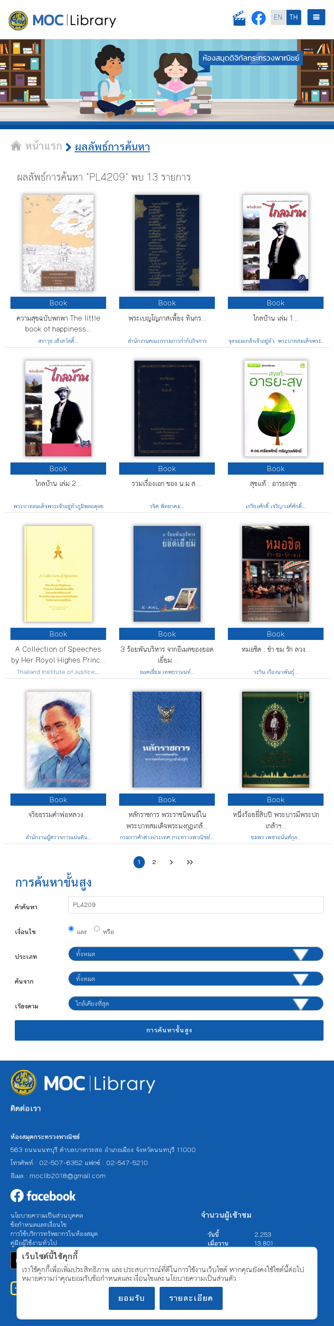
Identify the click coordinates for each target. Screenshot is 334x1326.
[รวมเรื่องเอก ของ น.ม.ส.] (167, 453)
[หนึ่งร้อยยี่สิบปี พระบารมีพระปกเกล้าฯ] (276, 784)
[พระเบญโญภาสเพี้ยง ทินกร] (167, 287)
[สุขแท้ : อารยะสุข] (275, 453)
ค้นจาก (24, 981)
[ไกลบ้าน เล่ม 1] (275, 287)
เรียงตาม (26, 1006)
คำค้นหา (26, 907)
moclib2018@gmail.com (68, 1176)
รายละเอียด (191, 1298)
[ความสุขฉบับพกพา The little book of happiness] (58, 287)
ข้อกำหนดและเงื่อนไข (38, 1224)
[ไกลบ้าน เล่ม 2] (58, 453)
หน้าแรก (42, 146)
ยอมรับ (131, 1298)
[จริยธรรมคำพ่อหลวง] (58, 784)
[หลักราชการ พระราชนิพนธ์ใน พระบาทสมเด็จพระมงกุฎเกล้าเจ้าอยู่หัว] (167, 784)
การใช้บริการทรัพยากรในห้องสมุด (54, 1234)
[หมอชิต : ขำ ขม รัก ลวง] (275, 619)
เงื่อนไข (25, 932)
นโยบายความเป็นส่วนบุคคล (46, 1215)
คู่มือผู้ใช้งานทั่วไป (33, 1243)
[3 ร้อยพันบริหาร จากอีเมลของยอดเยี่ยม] (167, 619)
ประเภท (26, 956)
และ (82, 932)
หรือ (108, 932)
